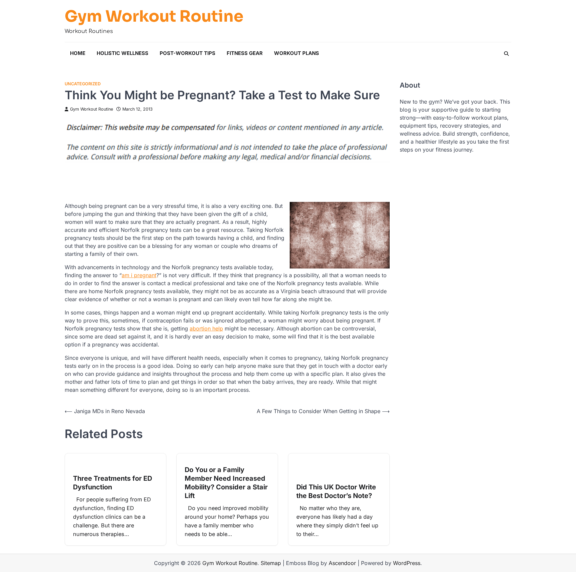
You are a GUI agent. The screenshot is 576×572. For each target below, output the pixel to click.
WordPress (406, 563)
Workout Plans (296, 53)
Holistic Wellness (122, 53)
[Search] (506, 54)
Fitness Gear (245, 53)
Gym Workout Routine (154, 16)
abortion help (206, 328)
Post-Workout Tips (187, 53)
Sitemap (271, 563)
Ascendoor (342, 563)
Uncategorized (83, 83)
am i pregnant (139, 275)
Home (77, 53)
